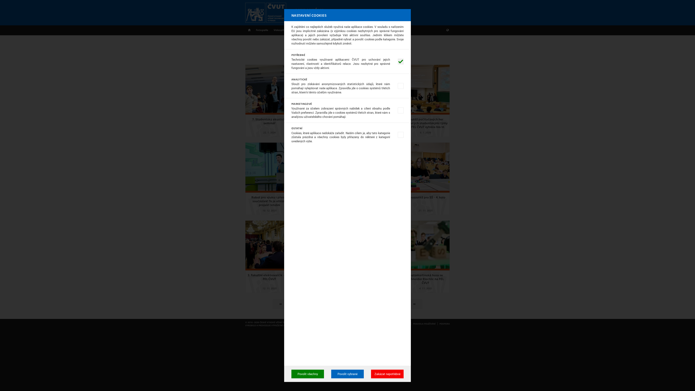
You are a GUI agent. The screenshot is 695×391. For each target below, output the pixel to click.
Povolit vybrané (347, 374)
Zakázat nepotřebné (387, 374)
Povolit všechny (308, 374)
